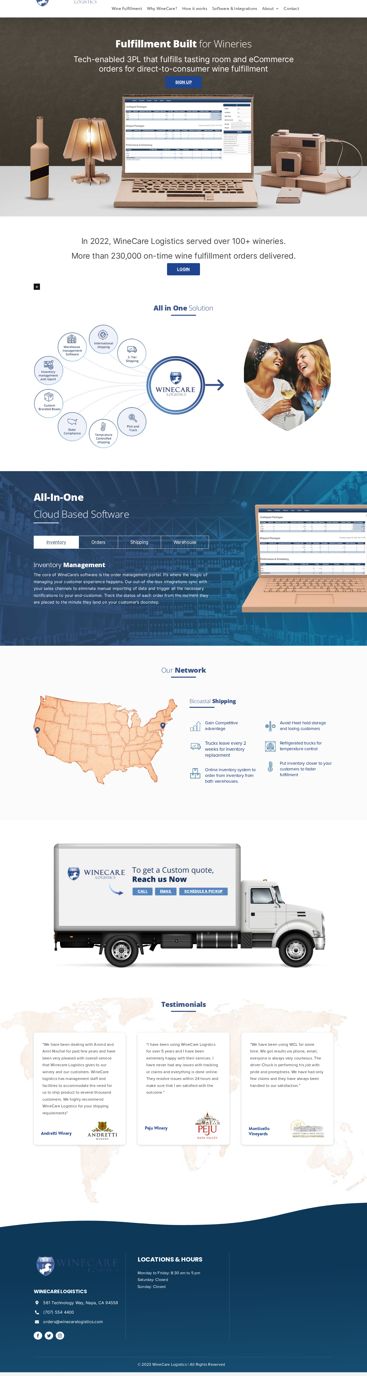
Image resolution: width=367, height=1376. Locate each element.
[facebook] (38, 1336)
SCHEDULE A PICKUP (203, 891)
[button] (183, 285)
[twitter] (49, 1336)
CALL (143, 891)
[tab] (56, 542)
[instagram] (60, 1336)
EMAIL (166, 891)
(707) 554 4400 (58, 1312)
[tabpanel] (121, 584)
